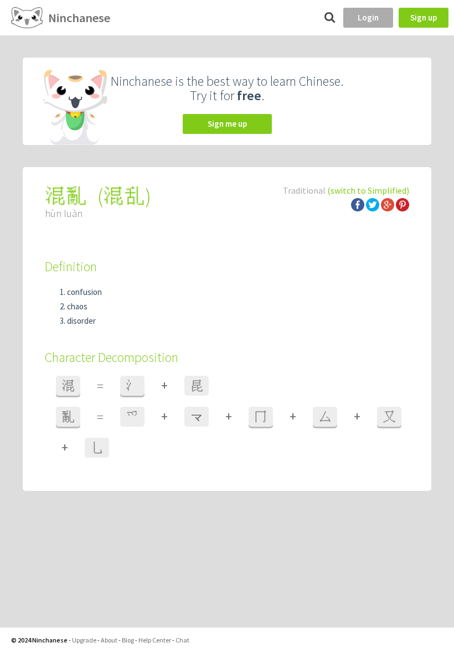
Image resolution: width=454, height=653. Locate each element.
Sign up (423, 17)
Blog (128, 640)
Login (368, 17)
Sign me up (227, 123)
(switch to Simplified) (368, 190)
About (109, 640)
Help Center (154, 640)
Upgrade (84, 640)
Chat (182, 640)
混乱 (124, 196)
